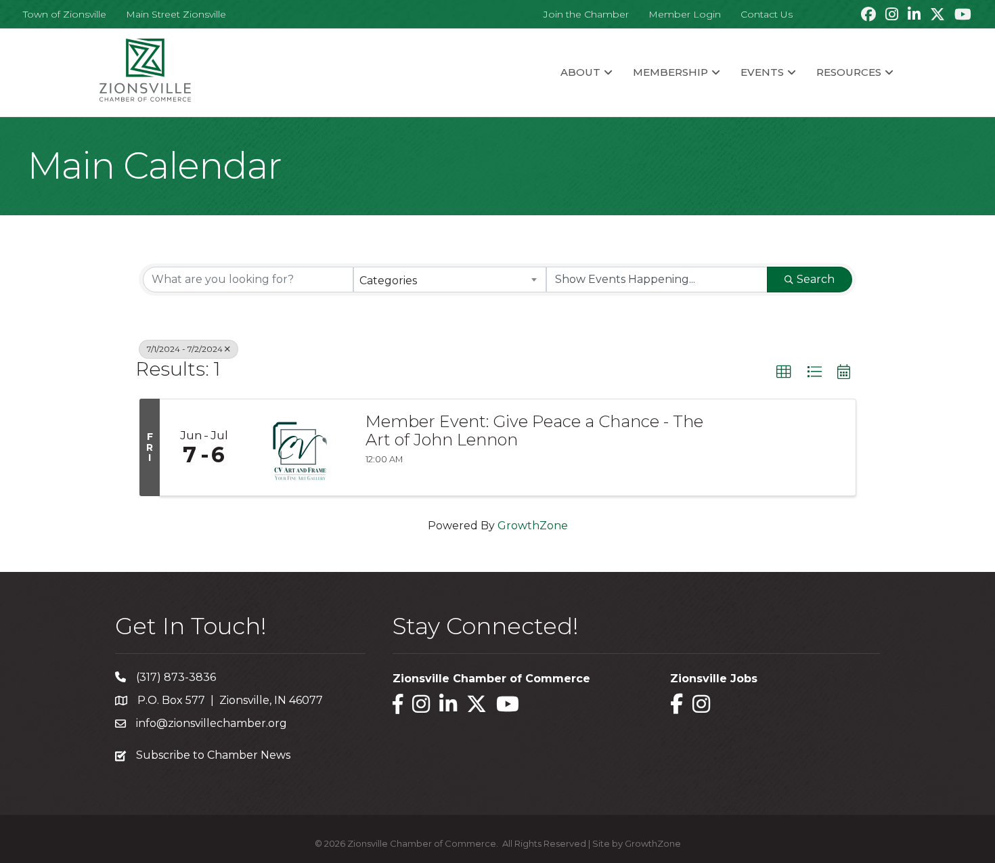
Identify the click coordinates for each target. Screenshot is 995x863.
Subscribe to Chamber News (213, 755)
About (580, 72)
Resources (848, 72)
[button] (783, 372)
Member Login (684, 14)
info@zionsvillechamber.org (211, 723)
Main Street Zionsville (176, 14)
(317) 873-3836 (176, 677)
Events (762, 72)
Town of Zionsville (64, 14)
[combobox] (449, 279)
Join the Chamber (586, 14)
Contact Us (766, 14)
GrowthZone (533, 525)
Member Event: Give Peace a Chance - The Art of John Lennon (534, 431)
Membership (670, 72)
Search (816, 279)
